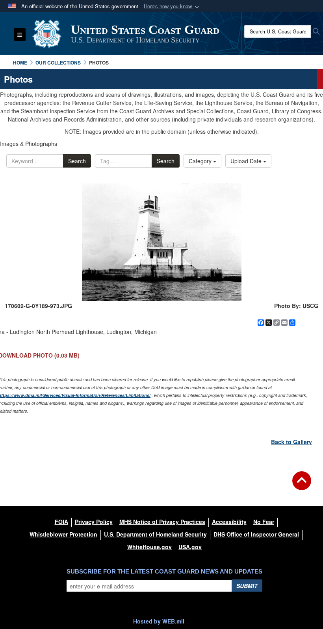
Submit (247, 586)
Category (201, 161)
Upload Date (246, 161)
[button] (172, 6)
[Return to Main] (301, 485)
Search (77, 161)
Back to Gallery (291, 442)
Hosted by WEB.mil (158, 621)
